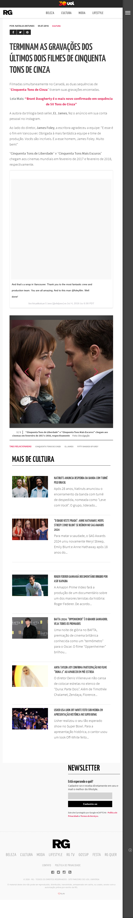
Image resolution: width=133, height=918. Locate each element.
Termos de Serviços (89, 816)
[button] (104, 371)
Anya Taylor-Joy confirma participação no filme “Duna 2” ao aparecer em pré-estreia (80, 670)
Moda (82, 13)
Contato (46, 865)
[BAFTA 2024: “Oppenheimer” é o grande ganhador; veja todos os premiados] (30, 638)
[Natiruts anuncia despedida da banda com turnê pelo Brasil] (30, 496)
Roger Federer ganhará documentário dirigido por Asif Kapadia (81, 579)
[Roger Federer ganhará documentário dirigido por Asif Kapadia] (30, 595)
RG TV (70, 855)
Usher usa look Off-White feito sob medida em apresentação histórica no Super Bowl (78, 712)
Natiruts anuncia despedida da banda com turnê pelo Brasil (81, 480)
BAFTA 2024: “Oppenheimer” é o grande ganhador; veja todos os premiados (81, 622)
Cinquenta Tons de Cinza (48, 446)
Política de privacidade (68, 865)
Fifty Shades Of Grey (87, 446)
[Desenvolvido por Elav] (61, 894)
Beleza (50, 13)
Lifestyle (97, 13)
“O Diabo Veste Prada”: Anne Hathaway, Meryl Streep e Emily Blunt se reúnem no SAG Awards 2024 (79, 525)
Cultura (66, 13)
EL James (69, 446)
